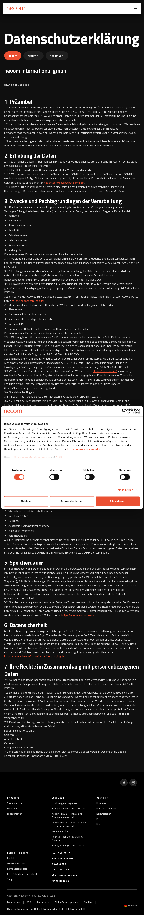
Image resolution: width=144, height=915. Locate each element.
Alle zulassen (117, 501)
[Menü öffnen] (135, 8)
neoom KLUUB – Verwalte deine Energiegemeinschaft (69, 824)
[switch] (54, 477)
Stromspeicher (15, 803)
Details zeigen (124, 490)
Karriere (100, 819)
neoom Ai (33, 56)
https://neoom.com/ (105, 371)
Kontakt (11, 858)
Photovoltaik (13, 808)
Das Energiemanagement (65, 803)
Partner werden (62, 858)
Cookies (88, 902)
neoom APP (57, 56)
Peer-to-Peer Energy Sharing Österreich (67, 838)
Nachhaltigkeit (103, 814)
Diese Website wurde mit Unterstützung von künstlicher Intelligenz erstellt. (46, 909)
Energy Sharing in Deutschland (68, 845)
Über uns (101, 803)
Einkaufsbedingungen (66, 902)
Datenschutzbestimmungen (32, 456)
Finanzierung (60, 881)
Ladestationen (14, 814)
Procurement (60, 869)
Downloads (59, 864)
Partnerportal (61, 852)
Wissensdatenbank (17, 863)
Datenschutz (13, 902)
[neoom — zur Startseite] (15, 8)
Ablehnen (26, 501)
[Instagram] (133, 782)
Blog (98, 824)
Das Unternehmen (106, 808)
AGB (59, 456)
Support (11, 879)
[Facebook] (124, 782)
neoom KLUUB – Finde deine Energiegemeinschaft (67, 815)
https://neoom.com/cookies (84, 449)
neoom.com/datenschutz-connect (64, 182)
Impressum (43, 902)
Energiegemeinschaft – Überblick (69, 808)
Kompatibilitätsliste (17, 868)
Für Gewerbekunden (64, 875)
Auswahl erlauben (72, 501)
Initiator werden (60, 831)
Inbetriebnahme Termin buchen (23, 874)
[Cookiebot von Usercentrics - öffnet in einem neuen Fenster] (124, 411)
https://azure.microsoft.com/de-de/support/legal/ (34, 656)
